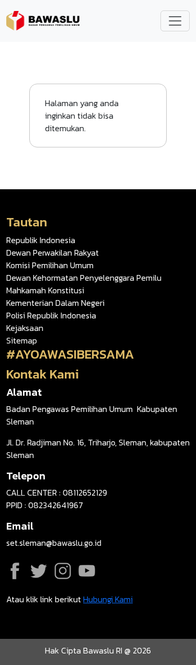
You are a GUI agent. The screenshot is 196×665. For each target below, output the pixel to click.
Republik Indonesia (40, 240)
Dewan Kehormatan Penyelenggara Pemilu (84, 277)
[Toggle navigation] (175, 20)
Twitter (38, 571)
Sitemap (21, 340)
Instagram (62, 571)
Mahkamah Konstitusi (45, 290)
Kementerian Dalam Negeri (55, 302)
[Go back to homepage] (42, 19)
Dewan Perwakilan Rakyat (52, 252)
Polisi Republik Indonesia (51, 315)
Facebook (14, 571)
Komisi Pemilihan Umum (50, 265)
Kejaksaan (24, 328)
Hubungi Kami (108, 599)
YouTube (86, 571)
